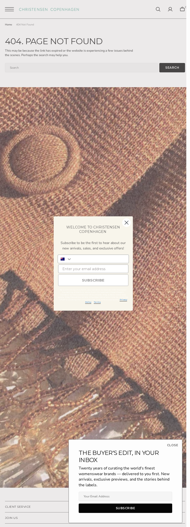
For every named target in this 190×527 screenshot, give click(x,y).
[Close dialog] (126, 222)
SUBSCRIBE (93, 280)
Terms (97, 302)
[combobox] (65, 259)
